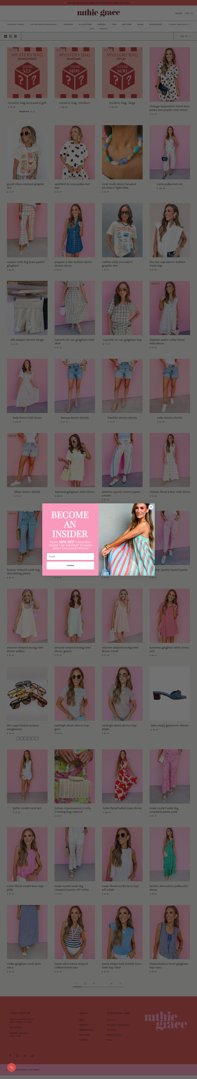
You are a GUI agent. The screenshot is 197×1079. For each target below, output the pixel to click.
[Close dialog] (151, 507)
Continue (70, 565)
